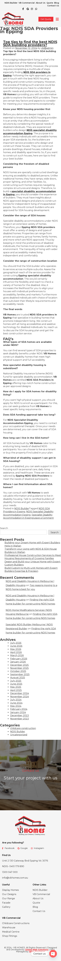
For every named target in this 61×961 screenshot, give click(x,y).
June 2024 (16, 703)
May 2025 (15, 687)
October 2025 (18, 671)
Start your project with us (30, 778)
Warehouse (8, 927)
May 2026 (15, 649)
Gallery (6, 907)
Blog (56, 3)
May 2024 (15, 706)
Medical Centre (10, 931)
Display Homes (10, 890)
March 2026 (17, 655)
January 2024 (18, 712)
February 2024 (18, 709)
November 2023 (19, 718)
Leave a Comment (43, 518)
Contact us (30, 770)
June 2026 (16, 646)
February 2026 (18, 658)
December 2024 (19, 693)
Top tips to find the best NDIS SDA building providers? (30, 43)
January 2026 (18, 661)
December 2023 (19, 715)
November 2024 (19, 696)
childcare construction (23, 728)
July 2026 (15, 643)
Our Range (8, 898)
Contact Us (53, 5)
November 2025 (19, 668)
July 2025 (15, 680)
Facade (6, 902)
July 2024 (15, 699)
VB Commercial (27, 3)
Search (4, 528)
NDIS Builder (11, 3)
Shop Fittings (9, 936)
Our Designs (9, 894)
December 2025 (19, 665)
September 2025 (20, 674)
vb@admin (47, 48)
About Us (40, 3)
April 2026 (16, 652)
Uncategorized (18, 734)
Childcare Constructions (15, 923)
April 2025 (16, 690)
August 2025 (17, 677)
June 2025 (16, 684)
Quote (50, 3)
